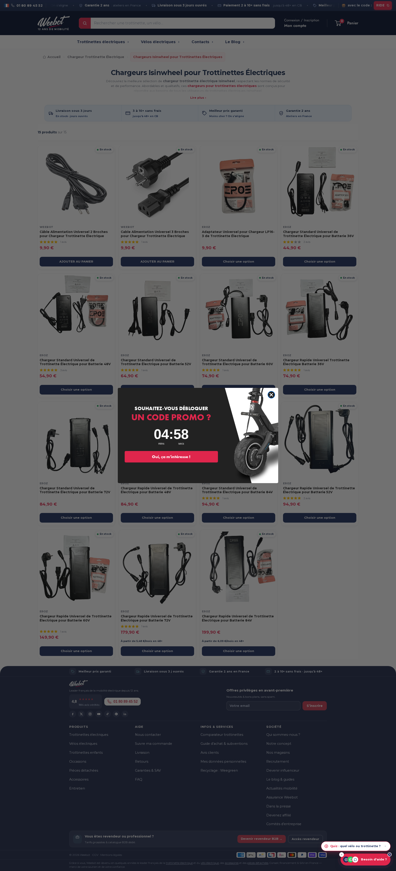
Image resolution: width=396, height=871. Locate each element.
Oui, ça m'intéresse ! (171, 456)
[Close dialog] (271, 394)
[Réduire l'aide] (341, 854)
